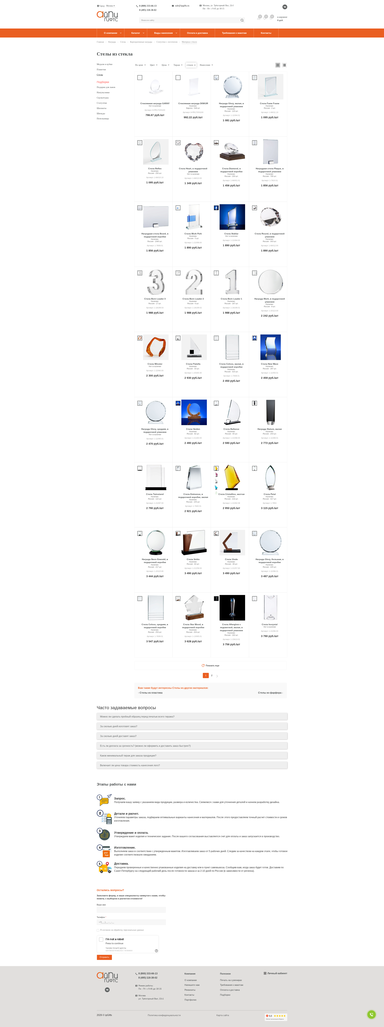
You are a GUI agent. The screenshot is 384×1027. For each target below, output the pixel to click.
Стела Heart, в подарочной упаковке (193, 170)
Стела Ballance (231, 429)
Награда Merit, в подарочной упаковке (269, 300)
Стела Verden (193, 429)
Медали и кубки (104, 64)
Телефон (101, 917)
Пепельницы (103, 118)
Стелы (100, 75)
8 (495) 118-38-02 (147, 10)
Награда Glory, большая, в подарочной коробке (270, 560)
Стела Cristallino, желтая (231, 494)
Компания (189, 973)
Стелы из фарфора (269, 692)
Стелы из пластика (151, 692)
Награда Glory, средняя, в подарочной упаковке (154, 430)
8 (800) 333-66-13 (148, 6)
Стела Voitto (193, 559)
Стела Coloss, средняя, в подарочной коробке (155, 626)
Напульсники (103, 92)
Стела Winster (155, 364)
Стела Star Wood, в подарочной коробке (193, 626)
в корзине (282, 18)
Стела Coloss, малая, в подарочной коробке (231, 365)
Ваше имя (101, 905)
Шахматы (101, 108)
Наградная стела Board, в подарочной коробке (154, 235)
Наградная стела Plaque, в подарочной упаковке (270, 170)
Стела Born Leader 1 (231, 299)
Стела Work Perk (193, 233)
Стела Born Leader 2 (193, 299)
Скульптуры (103, 97)
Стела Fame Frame (269, 103)
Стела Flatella (193, 364)
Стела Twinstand (155, 494)
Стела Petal (270, 494)
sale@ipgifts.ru (182, 5)
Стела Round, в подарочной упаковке (270, 235)
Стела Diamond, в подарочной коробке (231, 170)
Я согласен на (122, 930)
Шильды (101, 113)
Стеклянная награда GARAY (155, 103)
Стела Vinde (231, 559)
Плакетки (101, 69)
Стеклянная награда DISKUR (193, 103)
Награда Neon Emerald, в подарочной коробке (155, 560)
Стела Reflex (155, 168)
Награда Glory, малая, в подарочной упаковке (231, 105)
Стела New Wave (269, 364)
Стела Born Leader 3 (155, 299)
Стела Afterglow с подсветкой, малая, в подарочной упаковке (231, 627)
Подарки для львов (106, 87)
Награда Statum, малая (270, 429)
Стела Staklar (231, 233)
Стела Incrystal (270, 624)
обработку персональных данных (129, 930)
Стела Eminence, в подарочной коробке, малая (193, 495)
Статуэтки (102, 103)
